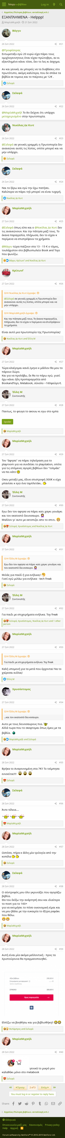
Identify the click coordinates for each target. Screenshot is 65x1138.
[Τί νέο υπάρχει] (54, 4)
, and (27, 260)
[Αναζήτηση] (60, 4)
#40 (61, 1052)
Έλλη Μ (17, 392)
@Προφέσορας (11, 50)
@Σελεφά (7, 144)
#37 (61, 846)
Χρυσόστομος (21, 689)
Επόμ (44, 1087)
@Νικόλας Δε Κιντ (46, 227)
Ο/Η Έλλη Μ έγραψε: (15, 558)
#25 (61, 221)
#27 (61, 361)
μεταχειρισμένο (11, 116)
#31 (61, 549)
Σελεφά (17, 93)
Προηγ (21, 1087)
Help (5, 1128)
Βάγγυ (16, 30)
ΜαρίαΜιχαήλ (12, 22)
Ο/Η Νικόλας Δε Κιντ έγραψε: (20, 293)
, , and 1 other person (32, 622)
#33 (61, 647)
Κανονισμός (35, 1124)
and (21, 338)
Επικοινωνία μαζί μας (15, 1124)
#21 (61, 44)
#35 (61, 762)
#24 (61, 181)
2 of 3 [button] (32, 1087)
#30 (61, 505)
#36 (61, 803)
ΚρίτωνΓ (18, 270)
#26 (61, 283)
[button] (4, 4)
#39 (61, 949)
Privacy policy (52, 1124)
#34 (61, 702)
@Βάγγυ (7, 246)
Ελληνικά (10, 1119)
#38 (61, 886)
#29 (61, 454)
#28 (61, 405)
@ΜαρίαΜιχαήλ (12, 112)
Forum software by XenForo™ (29, 1134)
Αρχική (14, 1128)
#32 (61, 608)
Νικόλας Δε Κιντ (23, 125)
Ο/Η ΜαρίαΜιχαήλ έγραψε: (19, 313)
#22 (61, 106)
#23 (61, 138)
